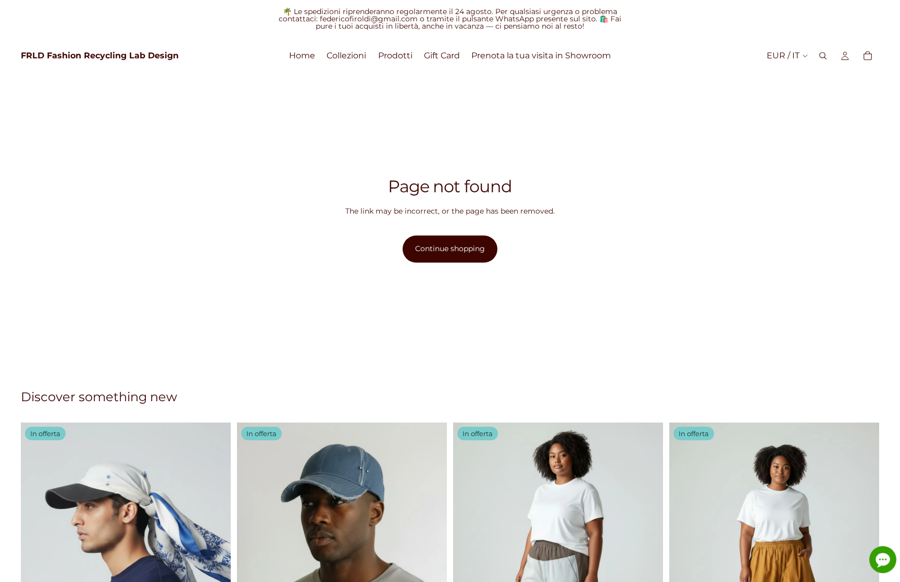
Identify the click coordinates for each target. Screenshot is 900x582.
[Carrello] (867, 55)
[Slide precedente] (468, 566)
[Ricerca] (822, 55)
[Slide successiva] (647, 566)
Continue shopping (450, 248)
